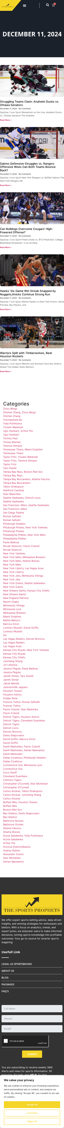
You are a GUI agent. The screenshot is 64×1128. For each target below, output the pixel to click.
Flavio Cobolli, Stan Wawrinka (20, 709)
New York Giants (13, 586)
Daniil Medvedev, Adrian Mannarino (24, 750)
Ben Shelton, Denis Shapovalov (21, 813)
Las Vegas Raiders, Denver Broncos (24, 638)
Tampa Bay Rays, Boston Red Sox (23, 471)
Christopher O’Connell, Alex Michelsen (25, 783)
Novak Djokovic (12, 549)
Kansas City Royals (14, 653)
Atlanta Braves (11, 831)
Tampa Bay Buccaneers (16, 482)
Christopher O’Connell (16, 787)
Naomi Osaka (11, 601)
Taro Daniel (9, 468)
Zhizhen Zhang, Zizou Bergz (19, 412)
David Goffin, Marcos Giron (19, 739)
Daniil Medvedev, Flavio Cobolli (21, 746)
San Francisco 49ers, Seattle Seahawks (26, 505)
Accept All (32, 1104)
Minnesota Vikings (14, 605)
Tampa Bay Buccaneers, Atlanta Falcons (26, 479)
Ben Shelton (10, 817)
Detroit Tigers (11, 724)
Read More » (5, 120)
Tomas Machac (12, 442)
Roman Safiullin (12, 516)
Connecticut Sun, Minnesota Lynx (22, 765)
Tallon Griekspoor (13, 486)
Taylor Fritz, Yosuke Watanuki (20, 456)
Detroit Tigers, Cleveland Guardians (24, 720)
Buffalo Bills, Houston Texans (20, 802)
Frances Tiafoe (12, 705)
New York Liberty (13, 572)
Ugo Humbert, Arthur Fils (18, 430)
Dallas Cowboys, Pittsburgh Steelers (24, 757)
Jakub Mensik (11, 683)
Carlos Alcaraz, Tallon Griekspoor (23, 791)
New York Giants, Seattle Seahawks (24, 583)
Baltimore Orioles (13, 824)
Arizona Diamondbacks (16, 846)
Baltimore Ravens (13, 820)
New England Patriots (16, 598)
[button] (24, 5)
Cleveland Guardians (15, 776)
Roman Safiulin (12, 520)
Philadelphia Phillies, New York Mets (24, 534)
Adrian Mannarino (13, 861)
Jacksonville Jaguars (15, 687)
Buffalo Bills (10, 805)
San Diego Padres (13, 512)
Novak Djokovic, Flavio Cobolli (21, 546)
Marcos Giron (11, 623)
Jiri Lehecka (10, 664)
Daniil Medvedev (13, 753)
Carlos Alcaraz (11, 798)
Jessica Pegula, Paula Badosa (20, 668)
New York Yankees (14, 553)
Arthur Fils (9, 843)
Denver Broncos (12, 731)
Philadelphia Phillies (14, 538)
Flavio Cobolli (11, 713)
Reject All (32, 1121)
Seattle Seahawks (13, 501)
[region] (32, 1101)
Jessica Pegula (12, 672)
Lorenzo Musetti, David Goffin (21, 627)
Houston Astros (12, 694)
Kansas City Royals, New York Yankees (26, 649)
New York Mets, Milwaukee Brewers (24, 557)
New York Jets (11, 579)
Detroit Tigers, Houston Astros (21, 716)
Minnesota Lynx (12, 609)
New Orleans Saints (14, 594)
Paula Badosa (11, 542)
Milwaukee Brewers (14, 612)
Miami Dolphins (12, 616)
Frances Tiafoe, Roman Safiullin (21, 701)
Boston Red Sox (12, 809)
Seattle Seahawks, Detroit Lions (22, 497)
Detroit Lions (10, 727)
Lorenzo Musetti (12, 631)
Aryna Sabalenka (13, 839)
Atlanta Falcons (12, 828)
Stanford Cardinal (13, 490)
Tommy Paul (10, 438)
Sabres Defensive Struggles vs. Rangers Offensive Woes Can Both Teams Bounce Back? (28, 167)
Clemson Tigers (12, 779)
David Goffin (10, 742)
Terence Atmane (12, 445)
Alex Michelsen (12, 857)
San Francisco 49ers (15, 508)
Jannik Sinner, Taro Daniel (18, 675)
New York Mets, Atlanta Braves (21, 560)
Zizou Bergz (10, 408)
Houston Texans (12, 690)
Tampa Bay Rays (13, 475)
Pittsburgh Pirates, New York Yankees (25, 527)
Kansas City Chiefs (14, 657)
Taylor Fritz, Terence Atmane (20, 460)
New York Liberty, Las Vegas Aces (23, 568)
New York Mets (12, 564)
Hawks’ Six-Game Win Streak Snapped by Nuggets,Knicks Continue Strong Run (28, 292)
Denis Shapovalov (13, 735)
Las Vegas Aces (12, 646)
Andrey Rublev (11, 850)
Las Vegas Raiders (14, 642)
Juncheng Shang (13, 661)
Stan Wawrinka (12, 494)
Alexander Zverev (13, 854)
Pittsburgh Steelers (14, 523)
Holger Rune (10, 698)
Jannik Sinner (11, 679)
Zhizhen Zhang (11, 416)
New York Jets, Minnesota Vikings (23, 575)
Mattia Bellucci (11, 620)
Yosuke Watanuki (13, 427)
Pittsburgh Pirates (13, 531)
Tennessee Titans (13, 453)
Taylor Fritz (9, 464)
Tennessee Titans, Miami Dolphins (23, 449)
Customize (32, 1113)
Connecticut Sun (13, 768)
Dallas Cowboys (12, 761)
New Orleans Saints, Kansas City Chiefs (26, 590)
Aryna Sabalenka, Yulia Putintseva (23, 835)
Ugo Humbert (11, 434)
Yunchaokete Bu (12, 419)
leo (5, 635)
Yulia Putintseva (12, 423)
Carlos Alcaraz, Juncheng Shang (22, 794)
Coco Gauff (10, 772)
